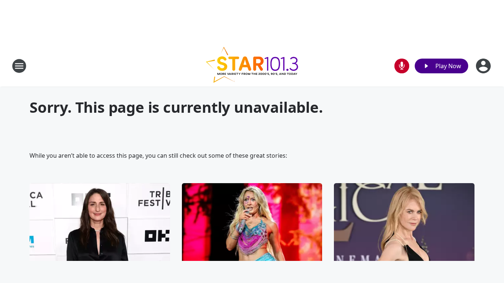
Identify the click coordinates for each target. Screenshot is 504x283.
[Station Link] (252, 65)
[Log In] (484, 66)
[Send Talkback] (401, 66)
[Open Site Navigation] (19, 66)
